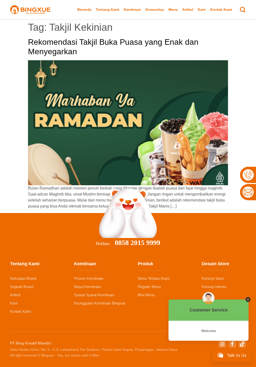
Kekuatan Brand (23, 278)
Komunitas (155, 10)
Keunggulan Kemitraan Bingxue (99, 303)
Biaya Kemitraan (87, 286)
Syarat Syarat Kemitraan (94, 295)
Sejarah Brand (21, 286)
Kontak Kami (221, 10)
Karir (202, 10)
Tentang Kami (107, 10)
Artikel (187, 10)
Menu (173, 10)
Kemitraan (132, 10)
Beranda (84, 10)
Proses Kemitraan (89, 278)
